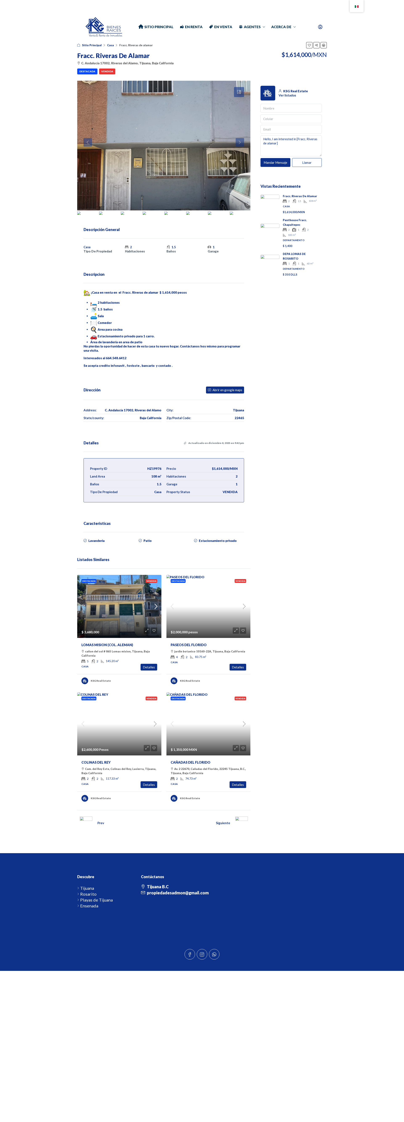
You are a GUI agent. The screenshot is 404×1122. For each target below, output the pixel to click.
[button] (309, 45)
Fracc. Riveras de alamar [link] (300, 196)
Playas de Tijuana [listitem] (96, 900)
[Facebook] (190, 954)
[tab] (239, 92)
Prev (100, 823)
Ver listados (287, 95)
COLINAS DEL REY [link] (96, 762)
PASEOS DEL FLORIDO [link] (189, 645)
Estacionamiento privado (218, 541)
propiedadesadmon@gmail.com (178, 892)
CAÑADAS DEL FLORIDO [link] (190, 762)
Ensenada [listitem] (89, 906)
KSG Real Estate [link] (101, 680)
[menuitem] (320, 26)
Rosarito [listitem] (88, 894)
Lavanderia (96, 541)
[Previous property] (86, 823)
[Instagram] (202, 954)
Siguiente (223, 823)
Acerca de (281, 27)
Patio (148, 541)
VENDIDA (107, 71)
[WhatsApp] (214, 954)
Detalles (149, 667)
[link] (119, 606)
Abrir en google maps (227, 390)
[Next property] (241, 823)
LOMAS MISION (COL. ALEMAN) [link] (107, 645)
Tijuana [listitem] (87, 888)
